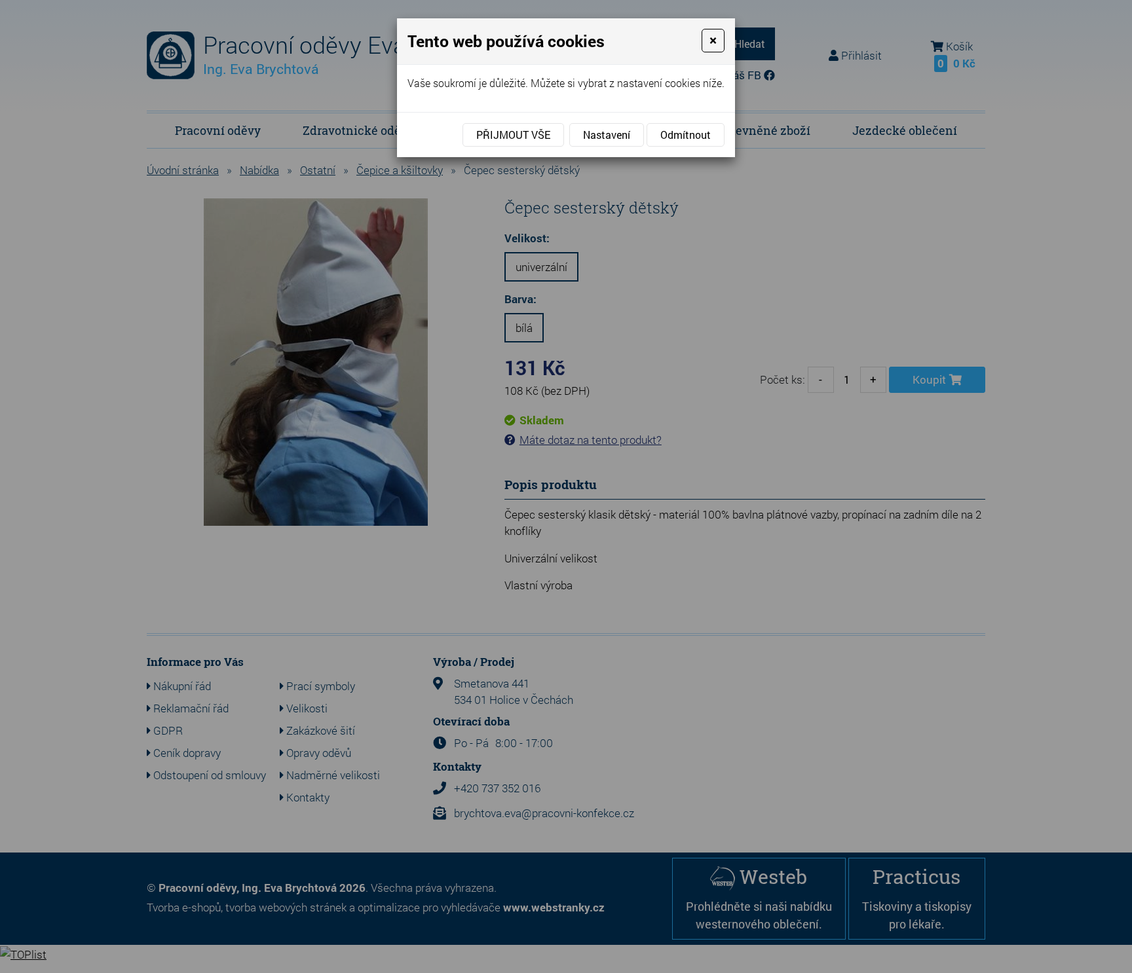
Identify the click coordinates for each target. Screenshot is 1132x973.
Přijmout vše (513, 134)
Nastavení (606, 134)
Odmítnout (685, 134)
